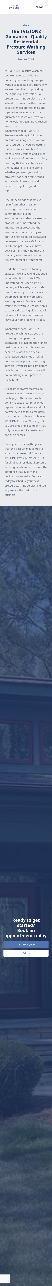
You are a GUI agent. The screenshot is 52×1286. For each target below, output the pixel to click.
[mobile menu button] (46, 6)
